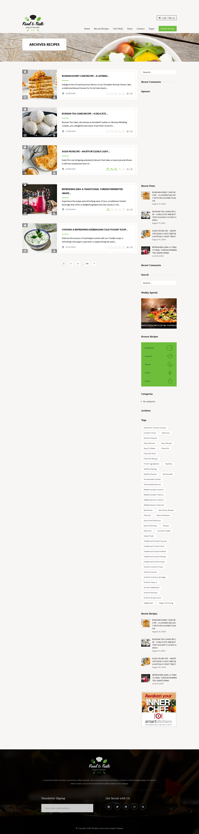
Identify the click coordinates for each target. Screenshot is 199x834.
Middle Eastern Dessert (154, 505)
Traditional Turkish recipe (155, 556)
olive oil (147, 515)
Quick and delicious (152, 520)
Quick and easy (150, 526)
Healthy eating (150, 469)
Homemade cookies (152, 479)
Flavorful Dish (150, 453)
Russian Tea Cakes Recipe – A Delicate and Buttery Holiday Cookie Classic (164, 215)
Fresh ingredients (151, 464)
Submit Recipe (168, 28)
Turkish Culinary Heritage (155, 577)
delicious (166, 433)
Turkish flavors (150, 582)
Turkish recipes (150, 593)
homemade (167, 474)
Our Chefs (118, 28)
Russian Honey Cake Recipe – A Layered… (85, 76)
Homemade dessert (152, 484)
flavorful (165, 448)
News (130, 28)
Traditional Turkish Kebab (155, 551)
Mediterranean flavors (154, 495)
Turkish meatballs (151, 587)
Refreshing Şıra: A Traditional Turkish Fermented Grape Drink (164, 250)
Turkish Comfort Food (153, 567)
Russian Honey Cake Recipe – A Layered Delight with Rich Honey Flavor (164, 196)
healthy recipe (150, 474)
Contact (141, 28)
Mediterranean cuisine (153, 489)
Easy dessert (149, 443)
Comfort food (150, 433)
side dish (148, 531)
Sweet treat (149, 536)
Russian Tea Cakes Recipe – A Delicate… (85, 113)
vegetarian (148, 603)
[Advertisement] (99, 6)
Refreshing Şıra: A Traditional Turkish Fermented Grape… (92, 191)
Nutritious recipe (166, 510)
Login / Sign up (168, 17)
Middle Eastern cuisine (154, 500)
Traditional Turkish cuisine (155, 541)
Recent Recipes (101, 28)
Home (87, 28)
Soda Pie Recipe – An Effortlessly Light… (86, 151)
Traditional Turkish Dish (154, 546)
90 (87, 263)
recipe (166, 526)
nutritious (148, 510)
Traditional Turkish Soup (154, 562)
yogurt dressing (166, 603)
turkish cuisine (150, 572)
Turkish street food (152, 598)
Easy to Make (149, 448)
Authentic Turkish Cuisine (155, 428)
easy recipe (166, 443)
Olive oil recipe (163, 515)
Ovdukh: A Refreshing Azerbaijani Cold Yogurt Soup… (95, 229)
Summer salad (164, 531)
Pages (151, 28)
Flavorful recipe (151, 459)
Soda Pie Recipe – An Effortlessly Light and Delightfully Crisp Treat (164, 234)
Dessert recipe (150, 438)
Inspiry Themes (116, 828)
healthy (168, 464)
